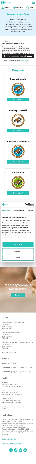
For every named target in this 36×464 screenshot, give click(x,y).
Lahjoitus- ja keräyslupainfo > (12, 443)
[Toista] (5, 56)
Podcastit (19, 7)
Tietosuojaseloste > (9, 439)
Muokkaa (17, 251)
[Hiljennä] (25, 56)
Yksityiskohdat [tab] (18, 210)
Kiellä (18, 258)
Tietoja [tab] (30, 210)
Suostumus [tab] (6, 210)
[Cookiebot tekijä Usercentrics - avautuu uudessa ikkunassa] (25, 204)
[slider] (30, 56)
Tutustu (18, 295)
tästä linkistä (25, 60)
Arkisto (32, 7)
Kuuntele (17, 99)
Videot (7, 7)
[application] (18, 56)
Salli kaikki (18, 244)
